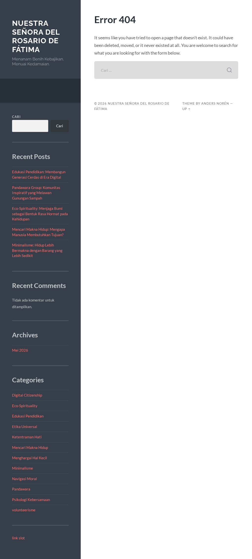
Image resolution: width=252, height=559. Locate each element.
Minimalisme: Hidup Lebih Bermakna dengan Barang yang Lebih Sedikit (37, 250)
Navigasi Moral (24, 478)
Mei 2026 (20, 350)
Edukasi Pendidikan (28, 416)
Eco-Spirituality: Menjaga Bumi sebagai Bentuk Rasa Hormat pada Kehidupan (40, 213)
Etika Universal (24, 426)
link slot (18, 538)
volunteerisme (23, 510)
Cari (16, 117)
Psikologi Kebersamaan (31, 499)
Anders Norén (215, 103)
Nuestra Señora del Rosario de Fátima (36, 36)
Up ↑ (186, 109)
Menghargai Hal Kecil (29, 458)
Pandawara (21, 489)
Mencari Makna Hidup (30, 447)
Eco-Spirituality (24, 405)
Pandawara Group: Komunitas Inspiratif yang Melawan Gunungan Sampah (36, 192)
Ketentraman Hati (27, 437)
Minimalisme (22, 468)
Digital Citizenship (27, 395)
